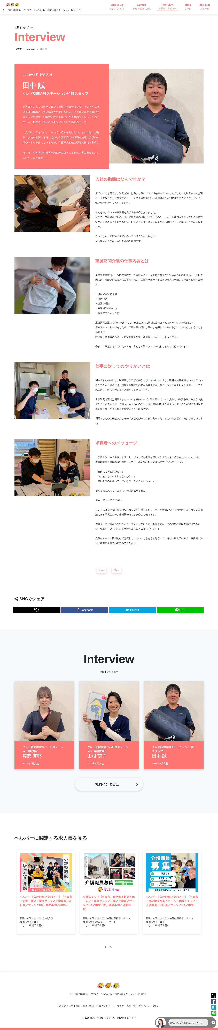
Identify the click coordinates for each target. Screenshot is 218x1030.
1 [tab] (106, 948)
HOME (18, 49)
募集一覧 (131, 1006)
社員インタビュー (105, 1006)
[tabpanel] (45, 892)
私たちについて (65, 1006)
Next (116, 570)
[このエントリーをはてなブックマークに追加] (213, 1007)
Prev (101, 570)
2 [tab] (111, 948)
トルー (132, 1018)
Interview (30, 49)
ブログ (120, 1006)
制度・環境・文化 (85, 1006)
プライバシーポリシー (149, 1006)
